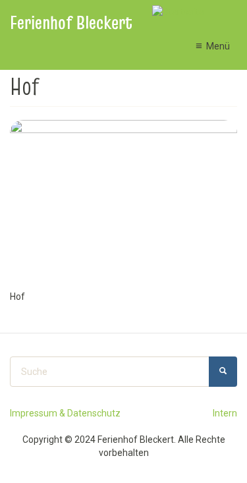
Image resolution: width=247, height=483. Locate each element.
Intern (225, 413)
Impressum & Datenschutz (65, 413)
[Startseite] (178, 11)
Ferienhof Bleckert (71, 23)
